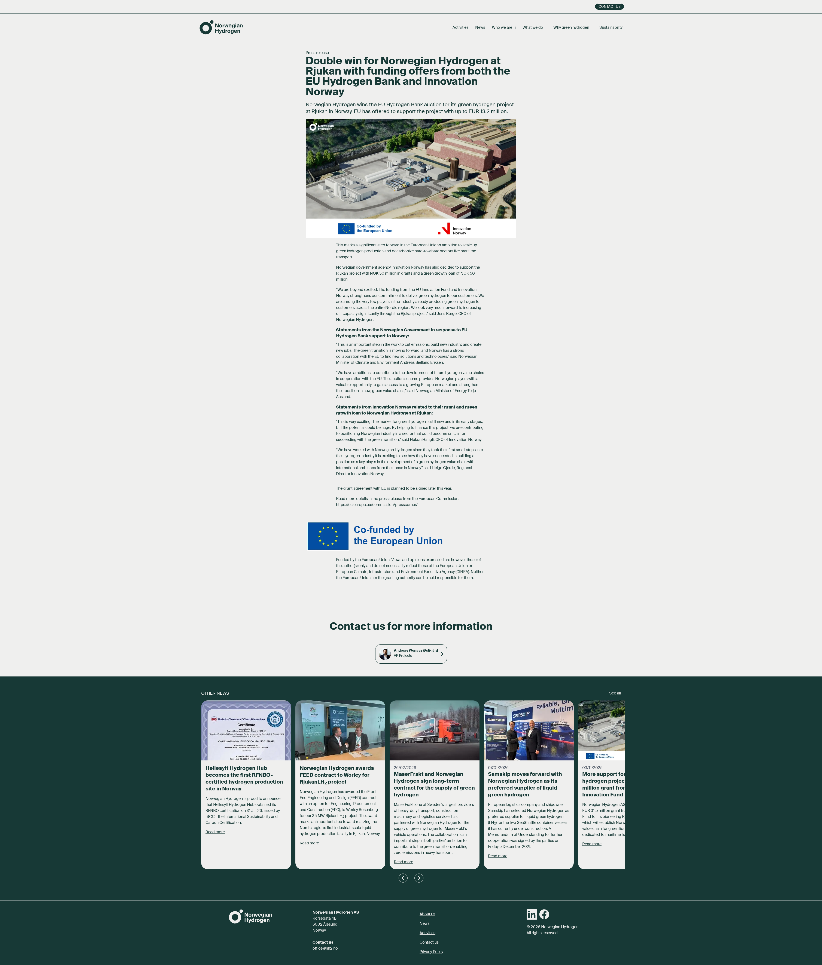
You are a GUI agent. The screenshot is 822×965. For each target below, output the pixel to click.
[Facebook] (544, 914)
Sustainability (610, 27)
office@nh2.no (325, 948)
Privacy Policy (431, 951)
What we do (535, 27)
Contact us (610, 6)
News (480, 27)
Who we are (504, 27)
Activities (460, 27)
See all (615, 693)
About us (427, 914)
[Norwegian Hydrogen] (221, 27)
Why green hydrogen (573, 27)
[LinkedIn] (532, 914)
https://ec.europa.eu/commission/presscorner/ (377, 504)
